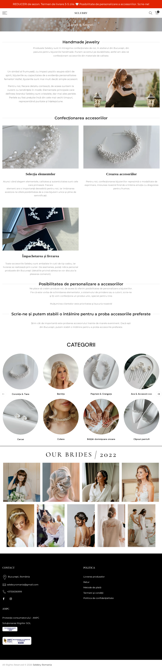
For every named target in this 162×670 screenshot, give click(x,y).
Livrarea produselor (94, 576)
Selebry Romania (42, 664)
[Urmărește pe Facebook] (3, 599)
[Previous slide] (3, 394)
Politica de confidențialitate (98, 598)
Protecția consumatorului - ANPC (20, 617)
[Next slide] (159, 394)
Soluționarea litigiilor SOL (16, 623)
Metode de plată (92, 587)
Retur (86, 582)
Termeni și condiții (93, 592)
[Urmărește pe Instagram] (11, 599)
